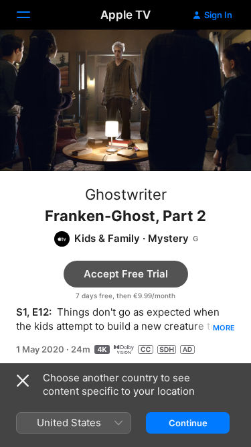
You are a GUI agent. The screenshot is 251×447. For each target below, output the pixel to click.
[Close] (23, 381)
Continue (188, 423)
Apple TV (125, 14)
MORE (224, 327)
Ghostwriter (126, 194)
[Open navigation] (31, 14)
